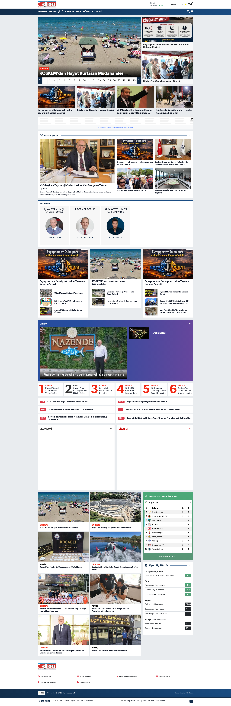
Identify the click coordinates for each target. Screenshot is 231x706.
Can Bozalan (115, 238)
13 (99, 80)
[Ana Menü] (191, 11)
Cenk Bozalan (54, 238)
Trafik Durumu (85, 676)
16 (114, 80)
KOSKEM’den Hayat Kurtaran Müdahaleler (67, 402)
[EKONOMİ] (111, 429)
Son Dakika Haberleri (48, 682)
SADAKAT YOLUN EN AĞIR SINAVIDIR (115, 210)
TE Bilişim (189, 693)
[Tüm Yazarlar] (190, 203)
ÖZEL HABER (68, 12)
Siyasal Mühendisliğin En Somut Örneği (54, 210)
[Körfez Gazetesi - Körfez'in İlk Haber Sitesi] (47, 4)
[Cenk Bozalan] (54, 226)
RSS (42, 693)
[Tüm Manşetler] (190, 135)
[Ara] (188, 11)
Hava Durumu (46, 676)
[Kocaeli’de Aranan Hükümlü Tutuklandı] (115, 630)
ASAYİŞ (75, 385)
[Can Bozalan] (115, 226)
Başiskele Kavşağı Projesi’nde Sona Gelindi (147, 402)
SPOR (78, 12)
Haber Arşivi (85, 682)
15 (109, 80)
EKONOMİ (97, 12)
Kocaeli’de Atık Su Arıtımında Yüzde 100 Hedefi (52, 391)
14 (104, 80)
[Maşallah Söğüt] (85, 226)
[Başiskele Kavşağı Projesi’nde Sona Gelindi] (115, 507)
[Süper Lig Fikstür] (190, 565)
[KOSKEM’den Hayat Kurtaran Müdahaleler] (63, 507)
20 (134, 80)
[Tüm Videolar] (190, 324)
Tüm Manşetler (165, 676)
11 (89, 80)
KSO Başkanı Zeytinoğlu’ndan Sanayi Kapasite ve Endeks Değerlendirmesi (158, 391)
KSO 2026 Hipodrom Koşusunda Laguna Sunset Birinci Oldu (131, 391)
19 (129, 80)
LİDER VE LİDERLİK (85, 209)
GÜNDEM (42, 12)
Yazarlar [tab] (45, 203)
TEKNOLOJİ (54, 12)
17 (119, 80)
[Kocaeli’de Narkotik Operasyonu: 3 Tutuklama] (63, 547)
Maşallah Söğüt (85, 238)
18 (124, 80)
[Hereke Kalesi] (139, 333)
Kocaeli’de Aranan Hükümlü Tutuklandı (109, 651)
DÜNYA (86, 12)
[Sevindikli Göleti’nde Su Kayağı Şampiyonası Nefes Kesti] (115, 547)
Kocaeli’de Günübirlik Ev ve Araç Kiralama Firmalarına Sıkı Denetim (158, 418)
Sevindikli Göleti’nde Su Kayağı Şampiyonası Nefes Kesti (105, 391)
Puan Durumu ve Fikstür (128, 676)
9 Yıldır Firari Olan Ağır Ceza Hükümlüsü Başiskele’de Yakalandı (80, 391)
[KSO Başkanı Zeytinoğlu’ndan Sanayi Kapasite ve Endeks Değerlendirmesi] (63, 630)
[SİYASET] (190, 429)
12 (94, 80)
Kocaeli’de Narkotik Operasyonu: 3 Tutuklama (70, 409)
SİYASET (123, 429)
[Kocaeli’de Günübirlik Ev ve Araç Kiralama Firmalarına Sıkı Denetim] (115, 589)
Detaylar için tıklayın (168, 556)
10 (84, 80)
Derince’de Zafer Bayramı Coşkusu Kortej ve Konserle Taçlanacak (185, 391)
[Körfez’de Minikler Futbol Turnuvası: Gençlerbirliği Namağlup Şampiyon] (63, 589)
